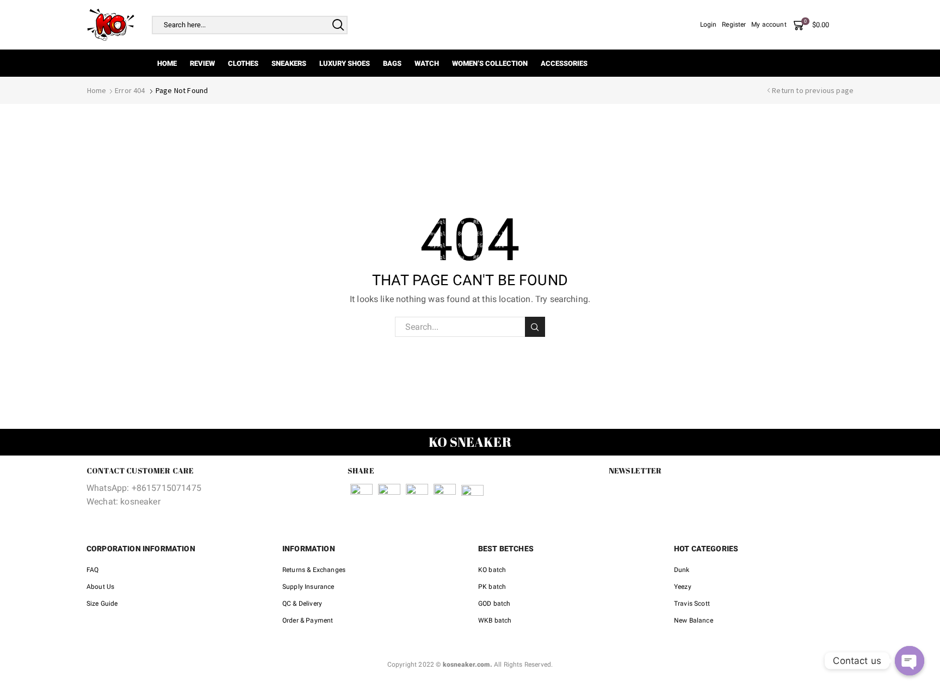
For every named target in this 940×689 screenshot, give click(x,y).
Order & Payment (307, 620)
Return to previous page (813, 90)
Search (535, 327)
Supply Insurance (308, 586)
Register (734, 24)
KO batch (492, 570)
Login (708, 24)
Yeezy (682, 586)
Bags (392, 63)
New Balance (693, 620)
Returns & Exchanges (313, 570)
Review (202, 63)
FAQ (92, 570)
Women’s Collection (490, 63)
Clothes (243, 63)
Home (167, 63)
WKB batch (494, 620)
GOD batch (494, 603)
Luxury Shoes (344, 63)
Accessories (564, 63)
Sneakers (288, 63)
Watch (427, 63)
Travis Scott (692, 603)
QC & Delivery (302, 603)
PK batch (492, 586)
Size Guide (102, 603)
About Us (100, 586)
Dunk (682, 570)
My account (769, 24)
